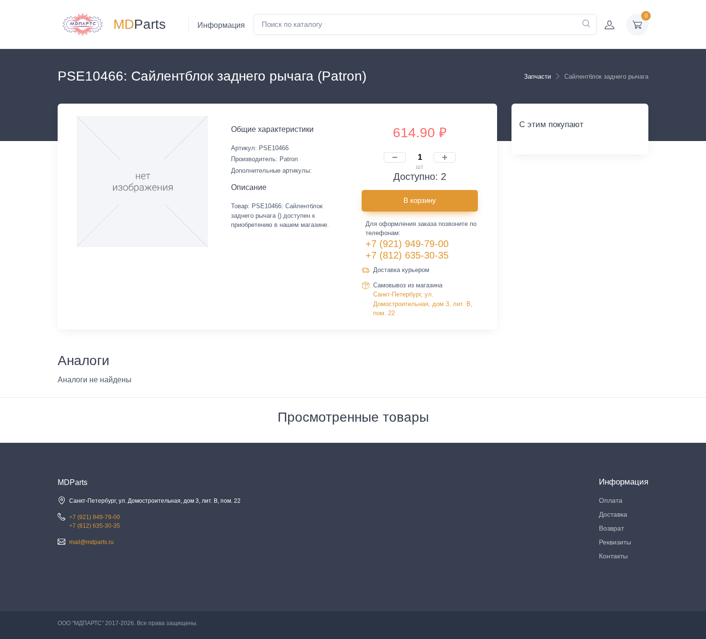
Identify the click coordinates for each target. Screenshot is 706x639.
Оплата (610, 500)
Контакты (613, 556)
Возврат (611, 528)
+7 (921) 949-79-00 (407, 243)
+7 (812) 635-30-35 (407, 255)
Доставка (613, 514)
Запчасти (537, 76)
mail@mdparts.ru (91, 542)
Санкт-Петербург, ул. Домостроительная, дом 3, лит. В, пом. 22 (423, 304)
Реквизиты (615, 542)
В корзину (419, 200)
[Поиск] (586, 24)
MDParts (72, 482)
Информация (221, 25)
